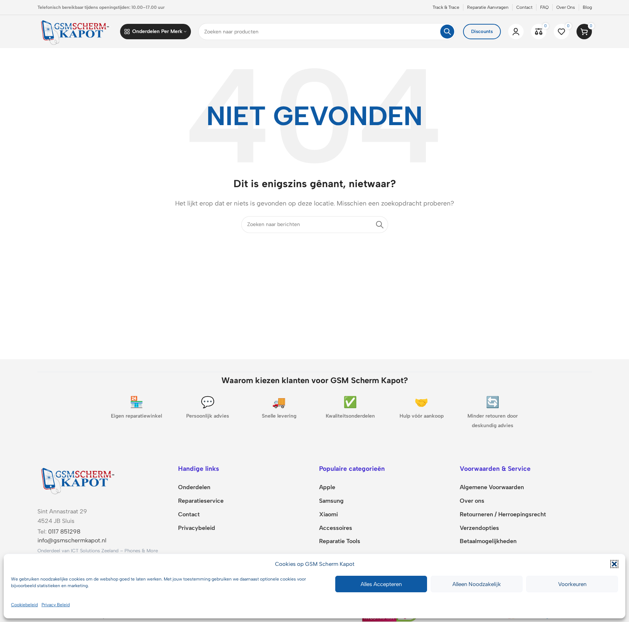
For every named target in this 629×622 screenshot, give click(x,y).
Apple (327, 487)
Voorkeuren (572, 584)
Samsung (331, 500)
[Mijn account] (516, 31)
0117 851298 (64, 531)
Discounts (482, 31)
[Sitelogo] (75, 31)
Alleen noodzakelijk (476, 584)
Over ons (472, 500)
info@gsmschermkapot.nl (71, 540)
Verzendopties (479, 527)
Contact (189, 514)
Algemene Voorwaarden (492, 487)
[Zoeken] (447, 32)
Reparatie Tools (339, 541)
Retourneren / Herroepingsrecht (503, 514)
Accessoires (335, 527)
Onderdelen (194, 487)
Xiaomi (328, 514)
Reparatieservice (201, 500)
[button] (614, 564)
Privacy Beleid (55, 604)
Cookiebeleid (24, 604)
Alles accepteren (381, 584)
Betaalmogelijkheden (488, 541)
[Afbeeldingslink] (77, 479)
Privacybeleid (196, 527)
